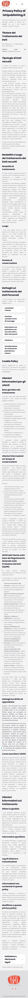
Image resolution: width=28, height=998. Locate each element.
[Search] (16, 4)
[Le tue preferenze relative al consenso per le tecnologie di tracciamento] (1, 748)
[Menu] (22, 4)
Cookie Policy (6, 371)
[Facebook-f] (12, 989)
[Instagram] (15, 989)
